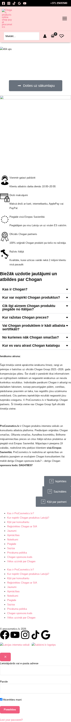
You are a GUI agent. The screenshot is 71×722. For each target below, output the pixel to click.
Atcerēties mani (12, 699)
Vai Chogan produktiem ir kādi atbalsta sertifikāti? (33, 327)
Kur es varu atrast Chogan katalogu (31, 345)
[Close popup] (5, 657)
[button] (35, 289)
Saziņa (11, 548)
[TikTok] (14, 3)
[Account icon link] (45, 36)
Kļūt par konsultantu (18, 522)
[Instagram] (8, 3)
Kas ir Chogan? (14, 289)
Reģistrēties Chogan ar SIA (22, 526)
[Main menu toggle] (64, 18)
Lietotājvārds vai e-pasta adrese (19, 663)
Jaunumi (11, 530)
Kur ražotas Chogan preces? (25, 317)
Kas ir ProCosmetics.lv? (20, 513)
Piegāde (11, 543)
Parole (4, 681)
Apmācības (13, 535)
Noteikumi (12, 539)
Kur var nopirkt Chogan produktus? (31, 297)
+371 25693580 (58, 3)
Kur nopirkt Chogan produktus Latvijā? (28, 517)
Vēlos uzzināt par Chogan (21, 561)
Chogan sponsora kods (19, 557)
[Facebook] (3, 3)
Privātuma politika (17, 552)
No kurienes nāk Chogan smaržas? (30, 337)
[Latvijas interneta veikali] (15, 644)
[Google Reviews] (19, 3)
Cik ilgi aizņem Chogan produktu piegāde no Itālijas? (28, 307)
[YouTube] (24, 3)
